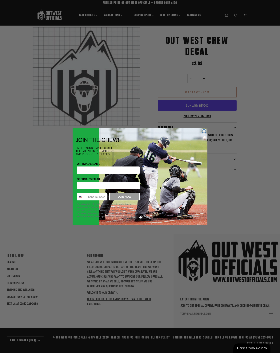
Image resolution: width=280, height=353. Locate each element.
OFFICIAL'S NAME (88, 163)
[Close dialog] (204, 131)
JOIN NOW (124, 196)
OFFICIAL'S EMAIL (89, 179)
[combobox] (81, 196)
